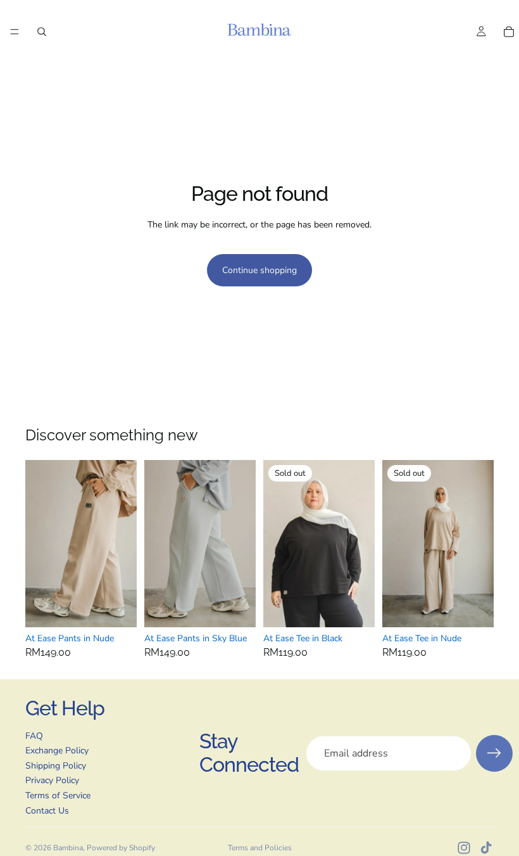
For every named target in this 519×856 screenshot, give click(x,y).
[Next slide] (123, 544)
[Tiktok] (486, 847)
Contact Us (47, 811)
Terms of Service (58, 795)
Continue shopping (259, 270)
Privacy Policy (52, 780)
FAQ (34, 736)
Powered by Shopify (121, 848)
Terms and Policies (260, 848)
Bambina (68, 848)
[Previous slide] (39, 544)
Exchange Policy (57, 750)
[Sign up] (494, 753)
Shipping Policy (55, 766)
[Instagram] (464, 847)
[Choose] (117, 607)
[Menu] (14, 31)
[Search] (42, 32)
